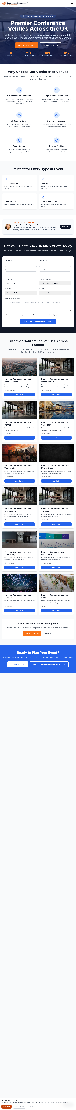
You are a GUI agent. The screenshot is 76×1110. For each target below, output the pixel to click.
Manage (31, 1106)
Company (8, 270)
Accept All (6, 1106)
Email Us (48, 633)
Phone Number (44, 270)
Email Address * (44, 260)
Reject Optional (19, 1106)
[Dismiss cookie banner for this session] (74, 1100)
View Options (19, 395)
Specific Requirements (12, 298)
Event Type (42, 289)
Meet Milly (65, 227)
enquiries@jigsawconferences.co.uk (50, 664)
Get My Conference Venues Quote (37, 322)
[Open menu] (72, 3)
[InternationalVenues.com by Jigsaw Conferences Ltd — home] (15, 3)
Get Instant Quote (25, 45)
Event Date (8, 279)
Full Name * (9, 260)
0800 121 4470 (52, 45)
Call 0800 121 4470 (32, 633)
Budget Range (9, 289)
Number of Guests (45, 279)
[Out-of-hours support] (67, 3)
